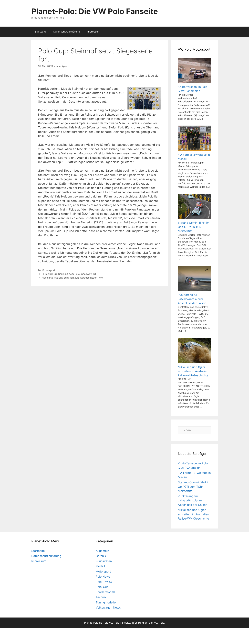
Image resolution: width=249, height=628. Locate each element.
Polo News (103, 576)
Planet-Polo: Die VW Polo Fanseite (94, 11)
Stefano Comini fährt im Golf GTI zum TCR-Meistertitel (194, 487)
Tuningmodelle (106, 602)
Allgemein (102, 551)
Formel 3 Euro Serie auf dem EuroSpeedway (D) (69, 273)
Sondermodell (105, 592)
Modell (100, 566)
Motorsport (48, 270)
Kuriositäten (104, 561)
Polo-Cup (102, 587)
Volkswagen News (108, 607)
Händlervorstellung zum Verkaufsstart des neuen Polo (72, 277)
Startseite (41, 31)
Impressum (93, 31)
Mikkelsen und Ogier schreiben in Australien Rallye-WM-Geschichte (193, 514)
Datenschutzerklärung (66, 31)
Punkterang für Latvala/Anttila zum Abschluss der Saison (192, 500)
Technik (101, 597)
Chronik (101, 556)
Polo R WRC (104, 581)
